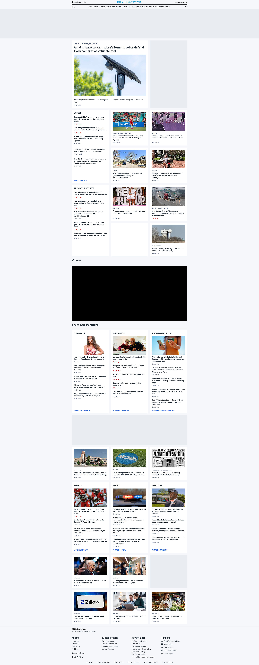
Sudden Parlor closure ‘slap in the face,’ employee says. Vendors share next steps (129, 530)
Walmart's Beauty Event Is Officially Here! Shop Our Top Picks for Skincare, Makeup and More (167, 370)
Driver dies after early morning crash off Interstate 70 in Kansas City (129, 510)
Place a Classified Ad (139, 646)
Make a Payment (108, 649)
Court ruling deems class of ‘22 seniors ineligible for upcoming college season (128, 474)
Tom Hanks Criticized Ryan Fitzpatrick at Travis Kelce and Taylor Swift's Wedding (89, 368)
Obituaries (144, 7)
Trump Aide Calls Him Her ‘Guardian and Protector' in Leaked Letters (90, 377)
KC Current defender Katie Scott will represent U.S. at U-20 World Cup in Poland (128, 138)
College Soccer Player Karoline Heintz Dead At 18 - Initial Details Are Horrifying (167, 175)
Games (136, 7)
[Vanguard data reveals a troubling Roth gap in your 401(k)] (129, 345)
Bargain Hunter (161, 333)
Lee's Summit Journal (86, 44)
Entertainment (121, 7)
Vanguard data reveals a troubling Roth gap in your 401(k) (129, 358)
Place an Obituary (138, 651)
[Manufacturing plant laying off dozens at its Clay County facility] (168, 234)
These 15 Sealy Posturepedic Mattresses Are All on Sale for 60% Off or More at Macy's (168, 391)
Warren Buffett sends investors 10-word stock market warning (90, 582)
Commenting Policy (103, 662)
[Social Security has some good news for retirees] (129, 601)
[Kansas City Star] (129, 2)
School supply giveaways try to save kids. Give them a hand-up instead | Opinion (88, 138)
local (115, 170)
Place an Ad (136, 644)
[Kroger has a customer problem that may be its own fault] (168, 601)
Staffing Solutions (138, 654)
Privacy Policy (119, 662)
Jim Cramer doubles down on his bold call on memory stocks (128, 393)
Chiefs (95, 7)
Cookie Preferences (134, 662)
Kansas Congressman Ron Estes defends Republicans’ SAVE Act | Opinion (168, 538)
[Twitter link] (75, 657)
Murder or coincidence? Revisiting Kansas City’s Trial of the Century (166, 474)
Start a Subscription (109, 644)
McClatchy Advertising (140, 641)
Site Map (75, 644)
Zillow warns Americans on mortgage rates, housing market (89, 617)
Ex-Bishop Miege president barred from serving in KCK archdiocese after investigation (129, 541)
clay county (156, 246)
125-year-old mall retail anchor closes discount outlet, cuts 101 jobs (128, 367)
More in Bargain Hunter (163, 410)
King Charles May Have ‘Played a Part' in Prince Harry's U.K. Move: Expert (90, 395)
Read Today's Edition (172, 641)
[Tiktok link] (82, 657)
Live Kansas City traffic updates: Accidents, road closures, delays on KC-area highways (168, 213)
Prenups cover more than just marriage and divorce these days (129, 212)
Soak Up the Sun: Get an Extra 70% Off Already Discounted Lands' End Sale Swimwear (167, 402)
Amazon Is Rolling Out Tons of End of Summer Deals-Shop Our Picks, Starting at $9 (168, 380)
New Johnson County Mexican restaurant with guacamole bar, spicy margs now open (128, 520)
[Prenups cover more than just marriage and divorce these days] (129, 196)
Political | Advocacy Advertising (143, 657)
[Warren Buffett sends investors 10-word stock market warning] (90, 566)
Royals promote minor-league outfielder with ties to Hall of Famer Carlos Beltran (90, 540)
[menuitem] (73, 7)
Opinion (130, 7)
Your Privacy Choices (151, 662)
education (77, 470)
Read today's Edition (80, 2)
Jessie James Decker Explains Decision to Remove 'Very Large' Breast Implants (90, 358)
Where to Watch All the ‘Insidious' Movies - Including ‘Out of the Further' (89, 386)
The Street (119, 333)
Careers (167, 7)
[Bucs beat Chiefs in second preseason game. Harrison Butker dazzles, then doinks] (90, 498)
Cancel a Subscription (110, 646)
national (116, 208)
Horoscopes (168, 653)
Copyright (89, 662)
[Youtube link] (77, 657)
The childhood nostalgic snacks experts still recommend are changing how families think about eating (90, 161)
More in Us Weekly (82, 410)
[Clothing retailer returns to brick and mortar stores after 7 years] (129, 566)
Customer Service (108, 641)
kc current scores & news (122, 133)
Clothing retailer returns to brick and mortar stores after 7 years (128, 582)
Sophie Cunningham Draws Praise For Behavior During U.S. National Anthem (167, 137)
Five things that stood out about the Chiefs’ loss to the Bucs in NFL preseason (90, 129)
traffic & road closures (160, 208)
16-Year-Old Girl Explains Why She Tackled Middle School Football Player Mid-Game (89, 530)
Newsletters (168, 647)
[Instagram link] (80, 657)
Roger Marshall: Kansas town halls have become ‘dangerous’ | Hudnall (168, 521)
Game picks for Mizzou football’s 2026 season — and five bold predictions (89, 150)
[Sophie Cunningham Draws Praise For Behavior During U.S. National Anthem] (168, 121)
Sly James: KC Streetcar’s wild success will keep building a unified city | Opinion (167, 511)
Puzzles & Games (170, 650)
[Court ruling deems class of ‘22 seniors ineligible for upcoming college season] (129, 458)
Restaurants (110, 7)
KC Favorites (159, 7)
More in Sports (81, 550)
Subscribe (183, 2)
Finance (151, 7)
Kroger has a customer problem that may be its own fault (167, 617)
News (90, 7)
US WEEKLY (79, 333)
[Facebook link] (72, 657)
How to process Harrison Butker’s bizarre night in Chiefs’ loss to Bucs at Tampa (89, 203)
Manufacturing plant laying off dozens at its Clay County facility (167, 250)
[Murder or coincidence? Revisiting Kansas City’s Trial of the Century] (168, 458)
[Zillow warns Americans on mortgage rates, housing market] (90, 601)
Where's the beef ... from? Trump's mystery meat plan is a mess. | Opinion (168, 529)
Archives (75, 649)
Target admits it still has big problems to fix (128, 375)
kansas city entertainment (161, 470)
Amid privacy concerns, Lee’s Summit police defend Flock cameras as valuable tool (109, 49)
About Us (75, 641)
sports (154, 133)
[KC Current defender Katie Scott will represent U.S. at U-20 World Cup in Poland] (129, 121)
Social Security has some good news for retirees (129, 617)
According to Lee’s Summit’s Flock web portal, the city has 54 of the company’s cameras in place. (108, 101)
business (77, 578)
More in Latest (80, 180)
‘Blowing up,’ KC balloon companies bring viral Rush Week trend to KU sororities (90, 234)
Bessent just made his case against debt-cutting (127, 384)
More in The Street (121, 410)
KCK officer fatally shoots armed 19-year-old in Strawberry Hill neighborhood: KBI (88, 214)
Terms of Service (167, 662)
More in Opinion (159, 550)
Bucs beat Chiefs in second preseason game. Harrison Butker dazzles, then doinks (89, 119)
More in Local (119, 550)
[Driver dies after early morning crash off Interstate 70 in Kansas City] (129, 498)
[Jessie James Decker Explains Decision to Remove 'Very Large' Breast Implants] (90, 345)
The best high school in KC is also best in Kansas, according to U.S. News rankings (90, 474)
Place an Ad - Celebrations (141, 649)
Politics (102, 7)
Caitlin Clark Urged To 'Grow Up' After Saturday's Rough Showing (89, 521)
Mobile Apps (168, 644)
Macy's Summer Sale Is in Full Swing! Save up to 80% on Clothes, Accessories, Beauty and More (168, 359)
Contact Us (76, 646)
